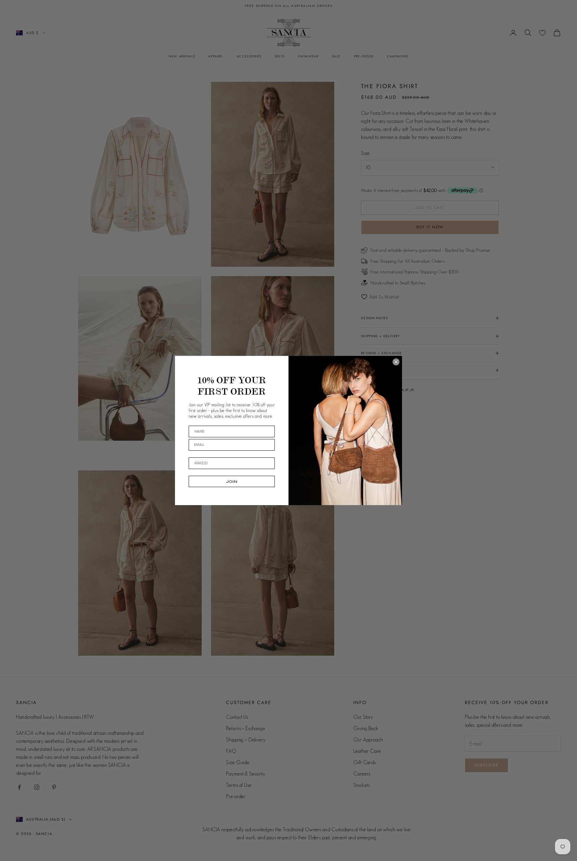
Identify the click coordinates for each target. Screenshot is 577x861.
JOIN (231, 481)
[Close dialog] (396, 362)
